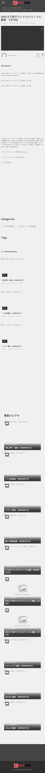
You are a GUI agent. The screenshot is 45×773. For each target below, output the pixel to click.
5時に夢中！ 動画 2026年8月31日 (12, 280)
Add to (38, 56)
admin (13, 55)
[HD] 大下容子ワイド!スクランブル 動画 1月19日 (22, 602)
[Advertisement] (22, 38)
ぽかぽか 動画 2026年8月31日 (17, 697)
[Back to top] (38, 768)
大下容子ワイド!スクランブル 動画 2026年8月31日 (22, 571)
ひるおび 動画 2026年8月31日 (17, 728)
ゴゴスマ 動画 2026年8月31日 (11, 346)
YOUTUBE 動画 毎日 (15, 8)
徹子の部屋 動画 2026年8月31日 (18, 541)
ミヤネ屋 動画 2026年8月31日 (11, 313)
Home (6, 8)
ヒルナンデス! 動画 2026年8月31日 (19, 666)
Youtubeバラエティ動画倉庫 (27, 226)
